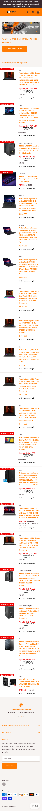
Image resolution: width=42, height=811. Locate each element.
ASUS (20, 105)
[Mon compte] (33, 12)
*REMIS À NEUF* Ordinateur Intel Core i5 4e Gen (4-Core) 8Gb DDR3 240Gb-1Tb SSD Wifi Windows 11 (29, 149)
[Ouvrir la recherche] (28, 12)
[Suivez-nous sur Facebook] (4, 784)
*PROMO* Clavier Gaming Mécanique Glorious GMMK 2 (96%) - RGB (28, 179)
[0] (37, 12)
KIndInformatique (25, 143)
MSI (20, 70)
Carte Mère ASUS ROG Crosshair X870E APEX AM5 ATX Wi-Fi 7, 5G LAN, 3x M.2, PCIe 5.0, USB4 (29, 682)
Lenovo (21, 196)
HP (19, 638)
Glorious (22, 173)
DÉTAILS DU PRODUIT (14, 49)
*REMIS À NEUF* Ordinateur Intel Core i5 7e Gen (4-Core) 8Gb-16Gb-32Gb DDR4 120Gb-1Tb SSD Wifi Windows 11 (29, 613)
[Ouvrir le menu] (3, 12)
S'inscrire (9, 766)
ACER (20, 470)
